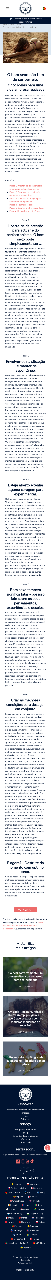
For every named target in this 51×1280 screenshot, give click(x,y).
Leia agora (24, 986)
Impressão (25, 1260)
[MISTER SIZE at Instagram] (23, 1161)
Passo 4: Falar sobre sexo (21, 204)
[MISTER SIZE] (25, 1094)
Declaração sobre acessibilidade (25, 1257)
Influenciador (25, 1142)
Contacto (25, 1139)
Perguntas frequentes (25, 1129)
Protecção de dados (25, 1263)
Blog (25, 1132)
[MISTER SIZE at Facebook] (18, 1161)
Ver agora (24, 909)
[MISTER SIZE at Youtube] (27, 1161)
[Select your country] (44, 8)
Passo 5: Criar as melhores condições (26, 208)
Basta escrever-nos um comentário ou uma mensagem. (23, 925)
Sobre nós (25, 1119)
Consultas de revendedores (25, 1136)
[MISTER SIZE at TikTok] (32, 1161)
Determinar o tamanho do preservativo (25, 1109)
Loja (25, 1116)
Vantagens (25, 1112)
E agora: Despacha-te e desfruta (24, 211)
